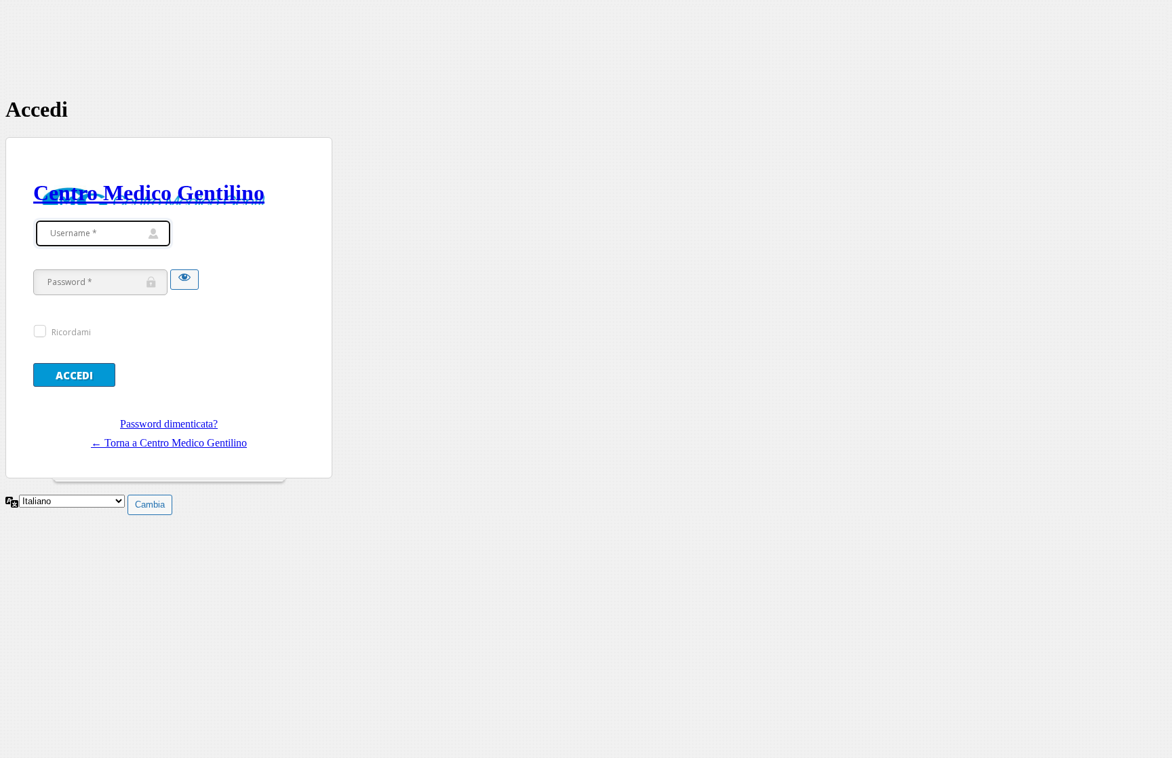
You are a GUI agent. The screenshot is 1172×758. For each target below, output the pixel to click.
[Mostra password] (184, 279)
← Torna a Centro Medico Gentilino (169, 443)
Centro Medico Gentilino (149, 193)
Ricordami (71, 332)
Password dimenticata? (169, 424)
